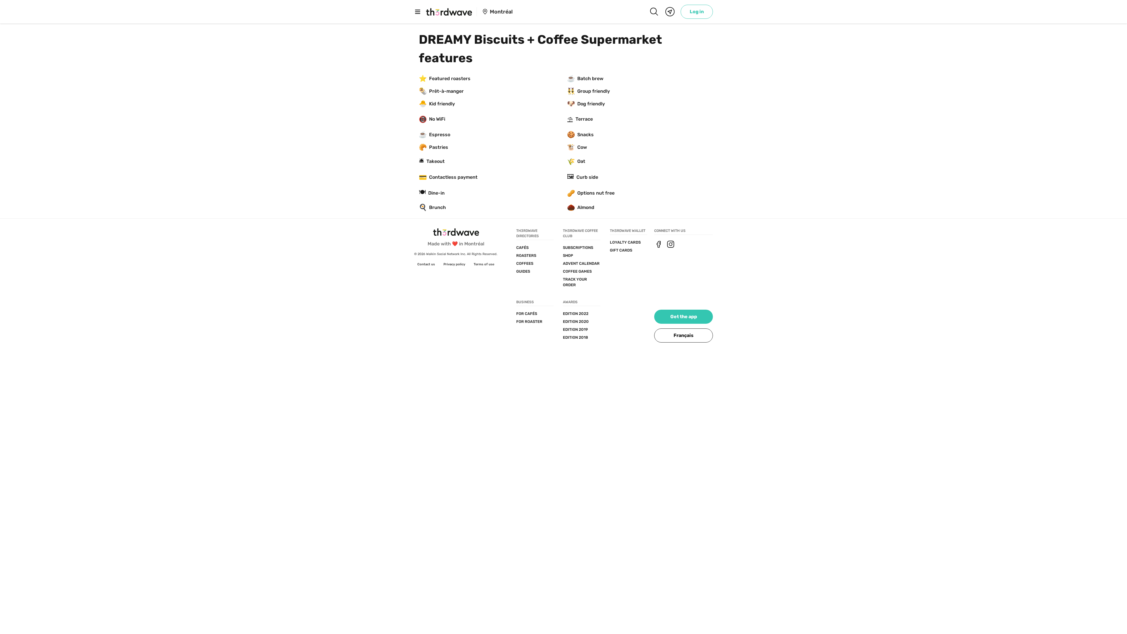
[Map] (670, 12)
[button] (683, 335)
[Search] (654, 12)
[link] (697, 12)
